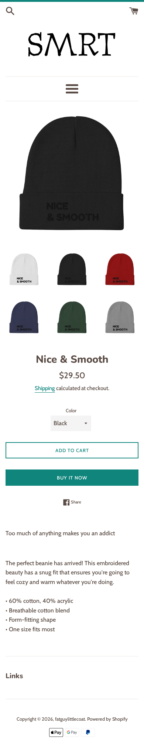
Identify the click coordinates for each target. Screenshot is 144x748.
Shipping (45, 388)
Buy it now (72, 478)
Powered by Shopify (107, 719)
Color (71, 410)
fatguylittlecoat (70, 719)
